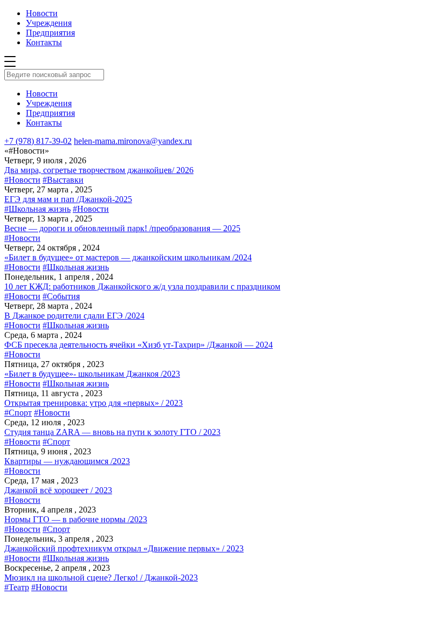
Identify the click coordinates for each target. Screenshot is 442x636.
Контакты (44, 42)
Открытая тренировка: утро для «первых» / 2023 (93, 402)
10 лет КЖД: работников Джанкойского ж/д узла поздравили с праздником (142, 286)
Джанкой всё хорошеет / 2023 (58, 490)
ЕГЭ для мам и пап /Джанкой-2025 (68, 199)
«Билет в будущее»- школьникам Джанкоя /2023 (92, 373)
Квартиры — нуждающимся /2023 (67, 461)
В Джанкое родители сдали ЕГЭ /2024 (74, 315)
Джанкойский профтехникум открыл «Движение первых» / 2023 (124, 548)
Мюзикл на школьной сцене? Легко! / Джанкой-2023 (101, 577)
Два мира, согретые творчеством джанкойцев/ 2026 (99, 170)
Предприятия (50, 32)
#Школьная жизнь (37, 208)
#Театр (16, 587)
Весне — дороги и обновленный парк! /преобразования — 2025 (122, 228)
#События (61, 296)
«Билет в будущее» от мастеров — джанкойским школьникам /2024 (128, 257)
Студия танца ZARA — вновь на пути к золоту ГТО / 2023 (112, 432)
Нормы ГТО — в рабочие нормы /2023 (75, 519)
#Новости (22, 179)
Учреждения (49, 22)
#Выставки (63, 179)
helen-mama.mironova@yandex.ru (133, 141)
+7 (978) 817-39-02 (38, 141)
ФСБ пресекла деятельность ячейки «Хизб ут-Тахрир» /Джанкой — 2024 (138, 344)
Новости (42, 13)
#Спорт (18, 412)
